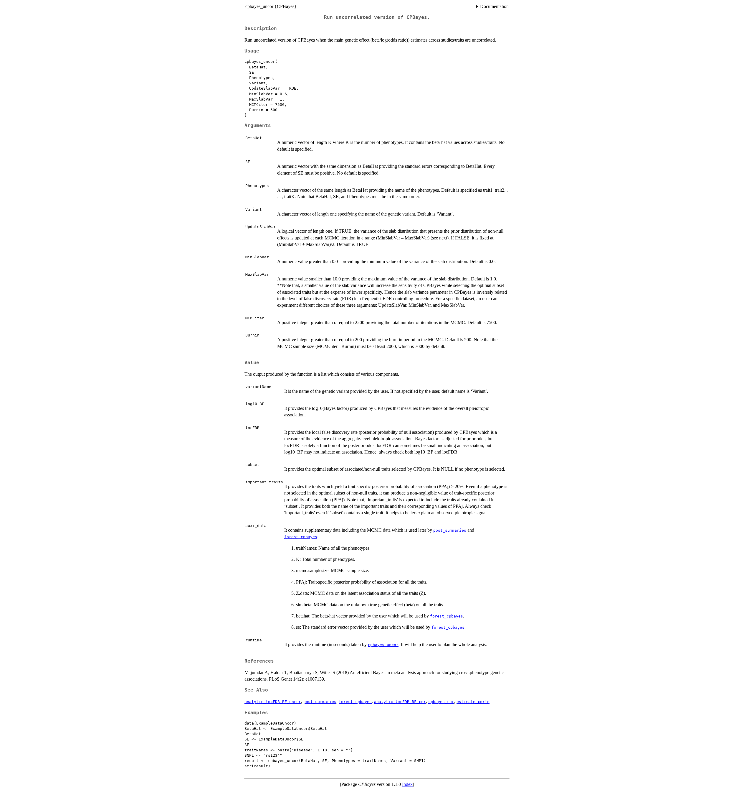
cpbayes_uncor (383, 645)
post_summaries (449, 530)
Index (407, 784)
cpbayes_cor (441, 701)
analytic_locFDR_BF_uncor (272, 701)
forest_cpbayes (300, 537)
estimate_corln (473, 701)
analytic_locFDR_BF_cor (400, 701)
